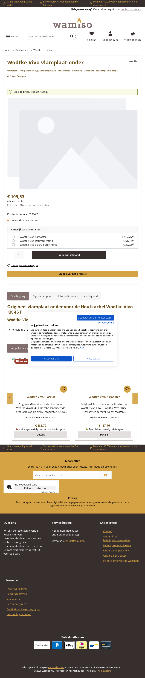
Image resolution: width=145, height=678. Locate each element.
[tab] (18, 296)
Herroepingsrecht (17, 604)
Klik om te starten (35, 488)
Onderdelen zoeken (115, 555)
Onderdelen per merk (116, 550)
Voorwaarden (14, 599)
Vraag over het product (73, 273)
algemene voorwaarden (62, 505)
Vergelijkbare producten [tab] (25, 348)
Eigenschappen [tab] (42, 296)
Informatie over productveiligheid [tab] (78, 296)
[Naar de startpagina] (72, 22)
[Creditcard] (106, 645)
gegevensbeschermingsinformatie (89, 502)
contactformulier (131, 9)
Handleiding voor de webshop (121, 560)
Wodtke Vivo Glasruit (41, 397)
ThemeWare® (104, 670)
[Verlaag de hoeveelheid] (10, 255)
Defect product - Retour (117, 545)
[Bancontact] (94, 645)
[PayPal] (57, 645)
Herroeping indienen (19, 614)
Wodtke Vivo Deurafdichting (36, 240)
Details (41, 434)
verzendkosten (56, 667)
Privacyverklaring (17, 588)
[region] (72, 139)
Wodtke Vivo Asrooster (33, 237)
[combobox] (47, 36)
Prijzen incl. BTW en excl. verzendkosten (28, 205)
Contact (107, 531)
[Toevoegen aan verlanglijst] (63, 389)
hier (82, 347)
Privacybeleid (106, 322)
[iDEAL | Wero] (81, 645)
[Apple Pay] (69, 645)
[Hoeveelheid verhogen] (27, 255)
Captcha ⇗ (49, 492)
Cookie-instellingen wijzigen (23, 609)
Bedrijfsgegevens (17, 594)
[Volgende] (135, 398)
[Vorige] (10, 398)
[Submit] (105, 475)
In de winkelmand (69, 255)
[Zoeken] (72, 36)
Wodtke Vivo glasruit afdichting (38, 244)
